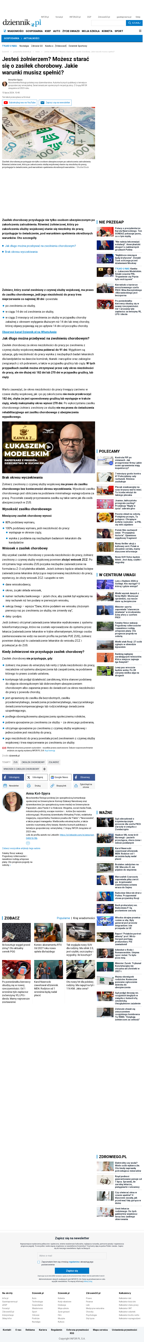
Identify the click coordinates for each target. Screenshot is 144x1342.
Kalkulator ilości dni (127, 1302)
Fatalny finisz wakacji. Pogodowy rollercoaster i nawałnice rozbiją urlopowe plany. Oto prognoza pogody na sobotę (17, 859)
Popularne (63, 918)
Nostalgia (24, 46)
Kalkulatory (125, 1293)
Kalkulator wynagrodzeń (129, 1318)
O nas (18, 1330)
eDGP (4, 1305)
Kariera (43, 1330)
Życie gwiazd (63, 1312)
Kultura (61, 1322)
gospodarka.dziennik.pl (22, 52)
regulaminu (74, 1262)
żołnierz (54, 762)
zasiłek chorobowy (33, 762)
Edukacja (62, 1305)
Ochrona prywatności (77, 1330)
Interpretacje (8, 1315)
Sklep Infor (7, 1318)
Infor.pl (5, 1298)
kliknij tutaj (88, 1281)
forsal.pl (59, 17)
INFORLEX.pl (75, 17)
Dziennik (5, 52)
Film (60, 1315)
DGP (89, 17)
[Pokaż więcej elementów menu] (140, 31)
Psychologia (91, 1315)
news (37, 52)
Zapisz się (72, 1270)
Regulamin (56, 1330)
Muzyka (61, 1318)
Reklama (30, 1330)
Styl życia (90, 1318)
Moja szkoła (63, 1308)
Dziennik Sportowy (78, 46)
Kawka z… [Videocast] (55, 46)
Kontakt (7, 1330)
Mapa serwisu (100, 1330)
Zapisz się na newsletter (58, 102)
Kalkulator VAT (125, 1308)
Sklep (138, 17)
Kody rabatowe (64, 1302)
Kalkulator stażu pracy (129, 1305)
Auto (34, 1298)
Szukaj (136, 23)
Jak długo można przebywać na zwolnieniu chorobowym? (40, 246)
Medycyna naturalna (95, 1308)
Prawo (89, 1298)
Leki (88, 1305)
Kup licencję (50, 750)
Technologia (37, 1302)
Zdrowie (35, 1315)
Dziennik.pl (38, 1293)
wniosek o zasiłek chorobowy (21, 769)
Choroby (90, 1312)
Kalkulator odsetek (127, 1312)
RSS (72, 1333)
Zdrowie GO (37, 46)
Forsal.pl (6, 1308)
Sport (34, 1312)
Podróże (36, 1318)
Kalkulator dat (125, 1298)
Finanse (89, 1302)
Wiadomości (37, 1308)
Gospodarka (11, 38)
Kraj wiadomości (84, 918)
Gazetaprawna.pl (9, 1302)
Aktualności (31, 38)
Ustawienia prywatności (124, 1330)
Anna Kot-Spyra (47, 84)
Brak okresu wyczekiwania (21, 251)
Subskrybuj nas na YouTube (22, 102)
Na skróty (7, 1293)
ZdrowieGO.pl (104, 17)
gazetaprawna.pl (124, 17)
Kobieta (61, 1298)
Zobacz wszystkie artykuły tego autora (21, 848)
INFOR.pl (45, 17)
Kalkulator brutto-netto (129, 1315)
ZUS (15, 762)
